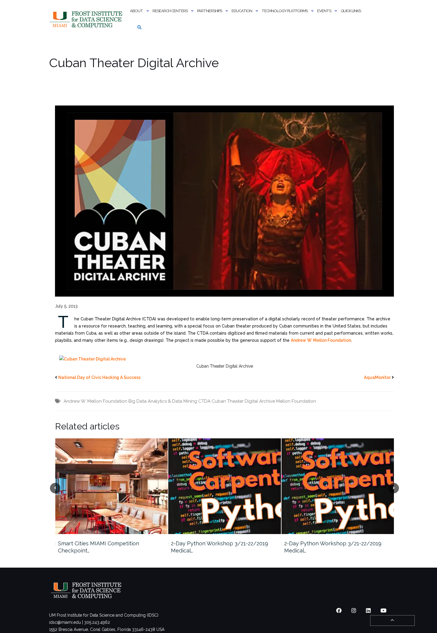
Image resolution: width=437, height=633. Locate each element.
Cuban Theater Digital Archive (243, 401)
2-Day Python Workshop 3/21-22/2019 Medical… (106, 547)
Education (242, 11)
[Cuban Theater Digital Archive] (92, 358)
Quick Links (351, 11)
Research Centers (170, 11)
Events (324, 11)
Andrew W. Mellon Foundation (321, 340)
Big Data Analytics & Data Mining (162, 401)
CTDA (204, 401)
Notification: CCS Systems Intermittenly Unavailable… (334, 547)
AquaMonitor (377, 377)
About (136, 11)
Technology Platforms (285, 11)
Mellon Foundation (296, 401)
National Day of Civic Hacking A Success (99, 377)
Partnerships (209, 11)
